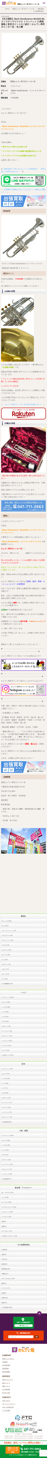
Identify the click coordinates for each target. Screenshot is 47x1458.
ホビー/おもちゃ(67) (8, 1278)
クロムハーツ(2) (7, 1117)
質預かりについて (7, 1379)
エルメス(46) (6, 1002)
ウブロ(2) (5, 979)
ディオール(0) (6, 1107)
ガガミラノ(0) (6, 964)
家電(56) (4, 1264)
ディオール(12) (6, 1045)
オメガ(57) (5, 926)
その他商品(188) (7, 1307)
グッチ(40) (5, 1012)
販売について (6, 1383)
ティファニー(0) (7, 1031)
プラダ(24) (5, 1021)
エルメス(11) (6, 1074)
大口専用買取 (6, 1389)
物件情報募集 (6, 1372)
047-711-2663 (32, 1448)
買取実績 (41, 9)
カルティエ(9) (6, 1159)
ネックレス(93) (6, 1202)
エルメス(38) (6, 1140)
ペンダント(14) (6, 1217)
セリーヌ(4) (5, 1050)
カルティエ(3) (6, 1026)
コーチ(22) (5, 1016)
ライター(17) (6, 1288)
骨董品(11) (5, 1274)
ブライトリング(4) (7, 940)
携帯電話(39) (6, 1269)
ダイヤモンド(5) (7, 1231)
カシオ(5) (5, 959)
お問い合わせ (6, 1401)
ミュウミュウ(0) (7, 1040)
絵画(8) (4, 1293)
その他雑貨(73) (6, 1179)
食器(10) (4, 1302)
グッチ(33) (5, 1150)
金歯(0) (4, 1226)
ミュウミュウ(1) (7, 1112)
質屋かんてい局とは (8, 1359)
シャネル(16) (6, 1078)
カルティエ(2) (6, 1098)
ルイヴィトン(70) (7, 1069)
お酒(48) (4, 1249)
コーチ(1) (5, 1088)
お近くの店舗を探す (8, 1407)
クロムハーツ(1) (7, 1169)
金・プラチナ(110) (7, 1192)
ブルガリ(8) (5, 945)
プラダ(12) (5, 1155)
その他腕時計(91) (7, 983)
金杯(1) (4, 1221)
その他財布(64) (6, 1122)
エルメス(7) (5, 974)
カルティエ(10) (6, 950)
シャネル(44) (6, 1145)
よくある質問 (6, 1410)
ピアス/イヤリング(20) (9, 1207)
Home (7, 9)
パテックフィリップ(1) (9, 930)
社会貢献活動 (6, 1365)
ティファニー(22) (7, 1164)
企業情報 (4, 1362)
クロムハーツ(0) (7, 1036)
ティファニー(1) (7, 1102)
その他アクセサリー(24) (9, 1236)
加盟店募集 (5, 1368)
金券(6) (4, 1254)
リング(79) (5, 1197)
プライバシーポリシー (8, 1404)
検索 (37, 1336)
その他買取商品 (38, 11)
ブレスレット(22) (7, 1212)
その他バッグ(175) (7, 1055)
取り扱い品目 (6, 1393)
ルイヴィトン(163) (8, 1135)
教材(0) (4, 1283)
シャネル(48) (6, 1007)
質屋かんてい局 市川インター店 (23, 9)
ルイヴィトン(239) (8, 997)
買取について (6, 1386)
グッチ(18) (5, 1083)
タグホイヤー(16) (7, 935)
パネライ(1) (5, 969)
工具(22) (4, 1259)
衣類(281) (5, 1298)
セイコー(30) (6, 955)
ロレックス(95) (6, 921)
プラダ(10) (5, 1093)
